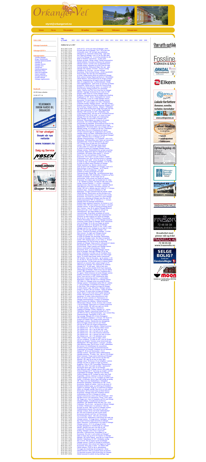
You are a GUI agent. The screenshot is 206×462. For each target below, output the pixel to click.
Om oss (53, 30)
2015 (111, 40)
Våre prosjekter (68, 30)
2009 (140, 40)
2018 (97, 40)
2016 (106, 40)
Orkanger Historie (40, 64)
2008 (145, 40)
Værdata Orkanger (40, 57)
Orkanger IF (38, 62)
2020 (87, 40)
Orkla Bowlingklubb (41, 72)
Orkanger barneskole (41, 76)
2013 (121, 40)
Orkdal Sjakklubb (40, 74)
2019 (92, 40)
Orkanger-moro (132, 30)
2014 (116, 40)
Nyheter (41, 30)
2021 (82, 40)
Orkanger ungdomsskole (42, 79)
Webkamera (116, 30)
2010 (135, 40)
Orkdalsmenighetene (41, 69)
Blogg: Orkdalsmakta (41, 59)
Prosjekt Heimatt (40, 77)
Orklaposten (38, 67)
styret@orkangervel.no (59, 24)
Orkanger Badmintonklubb (43, 61)
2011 (131, 40)
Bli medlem (85, 30)
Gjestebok (100, 30)
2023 (73, 40)
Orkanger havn (39, 66)
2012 (126, 40)
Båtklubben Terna (40, 71)
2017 (102, 40)
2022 (77, 40)
